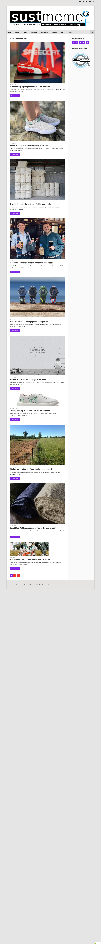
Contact (70, 32)
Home (9, 32)
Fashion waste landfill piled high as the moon (28, 379)
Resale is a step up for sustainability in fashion (29, 145)
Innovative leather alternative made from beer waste (31, 263)
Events (25, 32)
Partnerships (44, 32)
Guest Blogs (34, 32)
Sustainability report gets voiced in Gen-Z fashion (30, 87)
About (62, 32)
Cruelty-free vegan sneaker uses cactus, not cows (30, 410)
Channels (17, 32)
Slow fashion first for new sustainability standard (30, 559)
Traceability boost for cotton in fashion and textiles (31, 204)
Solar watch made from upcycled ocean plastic (29, 321)
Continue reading (14, 95)
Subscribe (54, 32)
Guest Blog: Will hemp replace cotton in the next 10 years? (33, 528)
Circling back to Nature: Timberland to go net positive (32, 469)
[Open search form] (92, 32)
